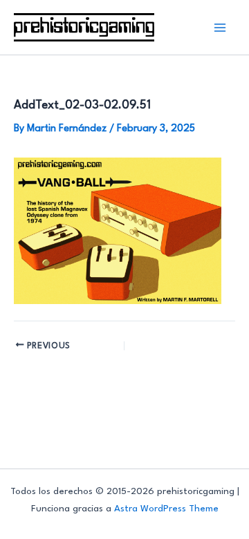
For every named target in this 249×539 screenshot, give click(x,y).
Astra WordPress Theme (166, 508)
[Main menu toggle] (220, 27)
